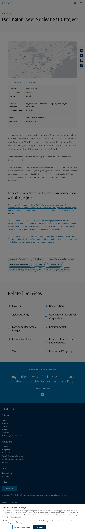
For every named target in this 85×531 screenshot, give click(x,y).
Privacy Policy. (16, 517)
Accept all (39, 527)
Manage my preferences (22, 527)
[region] (42, 517)
